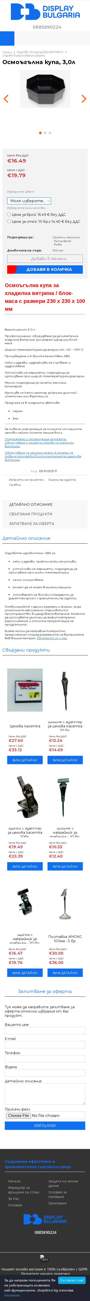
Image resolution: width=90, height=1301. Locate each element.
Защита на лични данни (63, 1183)
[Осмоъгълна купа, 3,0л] (45, 89)
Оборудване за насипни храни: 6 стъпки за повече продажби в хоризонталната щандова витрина (43, 456)
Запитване (57, 1203)
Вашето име (17, 1025)
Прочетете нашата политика (45, 1273)
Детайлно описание (30, 504)
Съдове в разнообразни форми (23, 55)
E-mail (10, 1039)
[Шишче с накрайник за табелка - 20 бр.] (65, 796)
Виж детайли (24, 760)
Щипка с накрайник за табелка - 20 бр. (25, 939)
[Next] (82, 99)
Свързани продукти (30, 514)
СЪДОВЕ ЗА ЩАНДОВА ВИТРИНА (40, 52)
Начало (7, 52)
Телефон (12, 1053)
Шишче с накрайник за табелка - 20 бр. (65, 832)
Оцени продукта (62, 479)
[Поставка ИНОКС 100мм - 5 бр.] (65, 902)
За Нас (13, 1198)
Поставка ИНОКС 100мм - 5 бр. (65, 939)
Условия (15, 1205)
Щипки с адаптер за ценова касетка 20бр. (25, 832)
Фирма (11, 1067)
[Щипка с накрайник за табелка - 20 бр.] (25, 902)
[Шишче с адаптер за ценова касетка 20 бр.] (65, 690)
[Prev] (8, 99)
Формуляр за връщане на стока (23, 1189)
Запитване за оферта (31, 524)
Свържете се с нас (52, 638)
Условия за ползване (57, 1194)
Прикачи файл (17, 1109)
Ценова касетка (25, 726)
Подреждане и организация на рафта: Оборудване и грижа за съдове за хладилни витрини (39, 442)
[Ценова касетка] (25, 690)
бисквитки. (12, 1295)
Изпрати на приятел (26, 479)
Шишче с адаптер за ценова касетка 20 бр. (65, 726)
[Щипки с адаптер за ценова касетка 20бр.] (25, 796)
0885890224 (47, 27)
